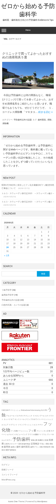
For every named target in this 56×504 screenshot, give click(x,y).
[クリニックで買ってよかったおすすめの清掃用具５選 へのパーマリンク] (28, 88)
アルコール (10, 416)
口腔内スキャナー (11, 444)
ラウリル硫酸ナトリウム (37, 434)
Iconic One (13, 501)
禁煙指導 (46, 447)
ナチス (40, 425)
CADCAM (5, 410)
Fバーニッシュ (14, 410)
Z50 (45, 410)
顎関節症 (12, 450)
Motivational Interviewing (31, 410)
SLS (42, 410)
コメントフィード (10, 474)
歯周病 (7, 446)
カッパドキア (9, 419)
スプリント (13, 425)
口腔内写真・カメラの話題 (14, 305)
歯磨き (13, 447)
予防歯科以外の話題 (23, 120)
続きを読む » (45, 112)
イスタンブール (39, 416)
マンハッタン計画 (43, 431)
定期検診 (35, 443)
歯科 (18, 446)
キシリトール (19, 419)
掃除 (49, 120)
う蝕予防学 (7, 290)
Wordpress (42, 501)
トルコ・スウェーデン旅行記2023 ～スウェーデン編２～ (28, 193)
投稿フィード (8, 469)
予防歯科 (21, 439)
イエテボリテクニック (23, 416)
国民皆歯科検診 (24, 444)
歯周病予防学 (8, 295)
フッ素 (32, 430)
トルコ (34, 425)
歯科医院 (42, 120)
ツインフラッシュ (25, 425)
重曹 (7, 450)
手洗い (42, 444)
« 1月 (6, 255)
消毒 (41, 447)
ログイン (6, 465)
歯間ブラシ (34, 447)
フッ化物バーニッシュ (19, 431)
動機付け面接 (43, 440)
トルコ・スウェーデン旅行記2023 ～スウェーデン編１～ (28, 202)
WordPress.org (8, 480)
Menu (28, 30)
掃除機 (5, 123)
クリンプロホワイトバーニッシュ (38, 419)
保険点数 (34, 440)
